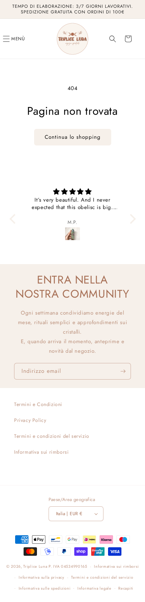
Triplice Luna (35, 566)
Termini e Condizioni (38, 404)
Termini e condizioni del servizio (51, 436)
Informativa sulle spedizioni (45, 588)
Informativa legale (94, 588)
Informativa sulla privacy (41, 577)
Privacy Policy (30, 420)
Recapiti (125, 588)
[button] (14, 39)
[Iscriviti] (123, 371)
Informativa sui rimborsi (41, 451)
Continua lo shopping (73, 137)
